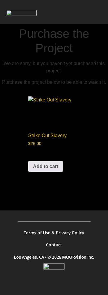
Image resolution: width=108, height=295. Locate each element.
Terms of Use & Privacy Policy (54, 233)
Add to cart (45, 166)
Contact (54, 245)
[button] (96, 13)
